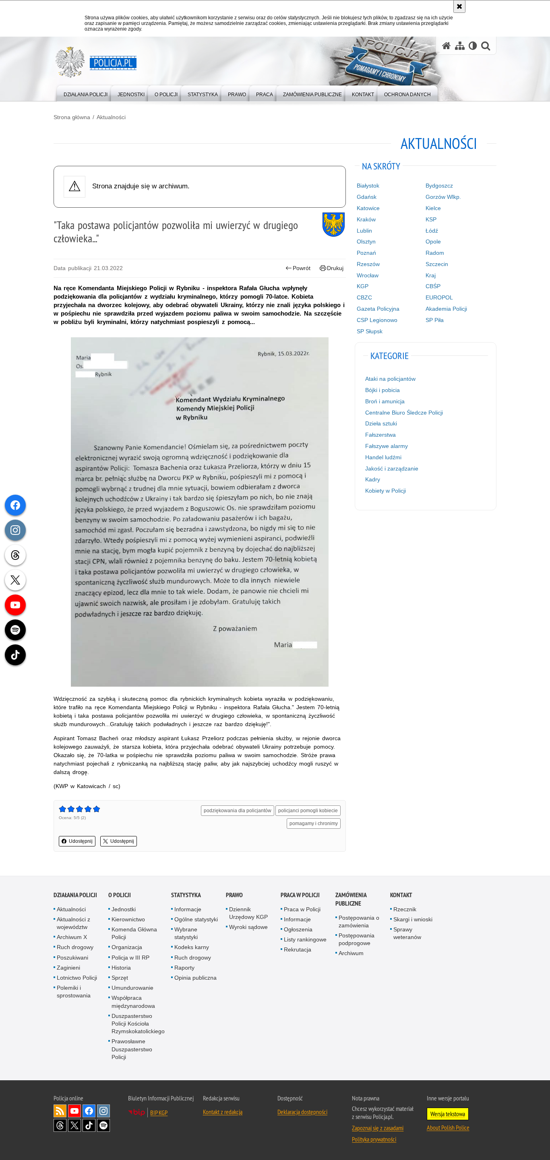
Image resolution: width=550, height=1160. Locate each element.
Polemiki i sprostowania (74, 992)
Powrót (301, 268)
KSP (431, 219)
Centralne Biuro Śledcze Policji (404, 412)
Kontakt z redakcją (222, 1112)
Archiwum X (72, 937)
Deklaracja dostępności (302, 1112)
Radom (435, 253)
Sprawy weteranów (407, 933)
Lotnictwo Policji (77, 977)
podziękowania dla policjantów (237, 810)
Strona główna (72, 117)
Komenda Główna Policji (134, 933)
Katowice (368, 208)
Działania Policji (75, 895)
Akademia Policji (446, 308)
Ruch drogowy (75, 947)
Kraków (366, 219)
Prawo (234, 895)
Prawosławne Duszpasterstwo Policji (132, 1049)
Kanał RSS (60, 1110)
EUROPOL (439, 297)
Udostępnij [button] (81, 841)
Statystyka (186, 895)
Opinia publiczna (195, 977)
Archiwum (351, 953)
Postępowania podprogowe (356, 939)
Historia (121, 967)
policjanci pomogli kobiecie (308, 810)
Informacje (187, 909)
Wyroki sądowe (248, 927)
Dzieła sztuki (381, 423)
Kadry (372, 479)
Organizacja (127, 947)
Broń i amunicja (385, 401)
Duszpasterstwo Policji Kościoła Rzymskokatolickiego (138, 1023)
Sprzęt (120, 977)
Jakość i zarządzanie (391, 468)
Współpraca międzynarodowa (133, 1002)
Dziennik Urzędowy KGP (248, 913)
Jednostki (124, 909)
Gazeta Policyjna (378, 308)
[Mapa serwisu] (460, 46)
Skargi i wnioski (412, 919)
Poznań (366, 253)
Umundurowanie (132, 988)
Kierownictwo (128, 919)
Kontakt (401, 895)
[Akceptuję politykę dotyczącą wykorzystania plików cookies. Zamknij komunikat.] (459, 6)
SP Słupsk (370, 331)
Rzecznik (404, 909)
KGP (362, 286)
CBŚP (433, 286)
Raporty (184, 967)
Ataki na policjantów (390, 379)
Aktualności (111, 117)
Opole (433, 241)
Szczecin (437, 264)
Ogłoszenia (298, 929)
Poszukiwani (72, 957)
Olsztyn (366, 241)
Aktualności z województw (73, 923)
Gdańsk (366, 197)
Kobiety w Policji (385, 490)
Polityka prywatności (374, 1139)
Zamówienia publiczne (350, 899)
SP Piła (435, 320)
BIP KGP (158, 1112)
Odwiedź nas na (74, 1110)
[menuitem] (86, 92)
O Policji (119, 895)
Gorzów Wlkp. (443, 197)
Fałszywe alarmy (386, 446)
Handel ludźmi (383, 457)
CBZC (364, 297)
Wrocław (367, 275)
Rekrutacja (297, 949)
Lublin (364, 230)
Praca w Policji (300, 895)
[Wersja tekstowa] (473, 46)
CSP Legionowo (377, 320)
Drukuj (335, 268)
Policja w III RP (130, 957)
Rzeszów (368, 264)
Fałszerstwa (380, 434)
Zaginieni (68, 967)
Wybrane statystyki (186, 933)
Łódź (432, 230)
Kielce (433, 208)
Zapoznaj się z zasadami (377, 1128)
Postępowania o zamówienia (359, 921)
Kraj (431, 275)
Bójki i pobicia (382, 390)
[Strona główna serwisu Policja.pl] (446, 46)
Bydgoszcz (439, 185)
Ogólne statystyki (196, 919)
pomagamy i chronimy (313, 823)
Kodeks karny (191, 947)
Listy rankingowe (305, 939)
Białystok (368, 185)
